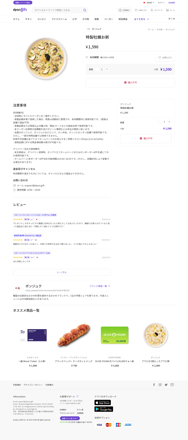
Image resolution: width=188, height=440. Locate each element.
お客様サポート (68, 396)
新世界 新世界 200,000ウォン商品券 (27, 235)
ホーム (151, 29)
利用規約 (17, 384)
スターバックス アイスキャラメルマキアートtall (32, 253)
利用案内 (49, 384)
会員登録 (171, 2)
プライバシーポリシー (33, 384)
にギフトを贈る (22, 2)
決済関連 (80, 413)
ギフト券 (80, 409)
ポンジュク (170, 29)
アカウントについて (67, 413)
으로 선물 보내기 (70, 418)
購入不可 (132, 82)
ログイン (161, 2)
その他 (159, 29)
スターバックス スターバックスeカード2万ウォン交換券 (35, 215)
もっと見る (61, 272)
